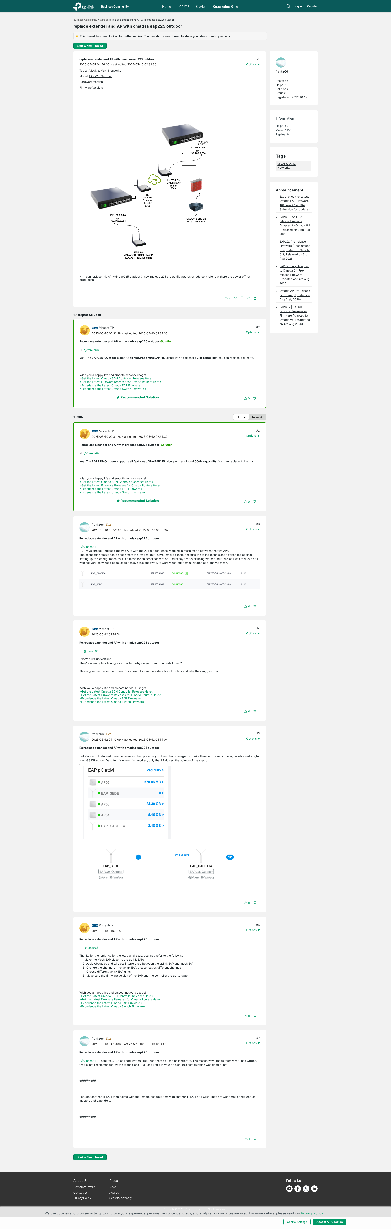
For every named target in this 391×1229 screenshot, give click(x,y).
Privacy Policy (82, 1198)
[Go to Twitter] (306, 1189)
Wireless (105, 19)
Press (113, 1180)
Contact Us (80, 1192)
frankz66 (98, 524)
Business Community (85, 19)
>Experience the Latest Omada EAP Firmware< (111, 385)
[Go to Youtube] (289, 1188)
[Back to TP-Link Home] (83, 6)
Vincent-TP (106, 327)
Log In (298, 6)
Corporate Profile (84, 1187)
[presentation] (85, 330)
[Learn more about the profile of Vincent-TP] (86, 330)
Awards (114, 1192)
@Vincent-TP (89, 547)
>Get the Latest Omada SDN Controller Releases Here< (116, 378)
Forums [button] (183, 6)
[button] (166, 6)
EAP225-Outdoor (100, 76)
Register (312, 6)
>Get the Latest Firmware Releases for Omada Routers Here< (120, 382)
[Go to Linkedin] (314, 1188)
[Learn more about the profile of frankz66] (85, 527)
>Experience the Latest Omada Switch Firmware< (113, 388)
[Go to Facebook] (297, 1188)
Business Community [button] (115, 6)
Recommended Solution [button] (139, 397)
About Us (80, 1180)
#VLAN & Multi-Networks (104, 70)
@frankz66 (91, 350)
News (112, 1187)
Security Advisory (120, 1198)
